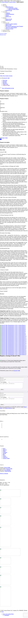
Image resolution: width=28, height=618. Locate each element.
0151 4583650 (7, 469)
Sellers (4, 451)
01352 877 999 (6, 78)
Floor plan (5, 80)
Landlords (5, 452)
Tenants (4, 453)
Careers (4, 455)
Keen (2, 611)
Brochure (5, 81)
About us (5, 449)
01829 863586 (8, 471)
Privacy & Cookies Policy (8, 614)
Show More (2, 149)
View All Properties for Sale (8, 88)
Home (4, 448)
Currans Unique (6, 458)
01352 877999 (9, 468)
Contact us (5, 457)
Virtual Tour (5, 84)
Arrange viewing (8, 75)
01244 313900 (7, 467)
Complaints (6, 615)
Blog (4, 454)
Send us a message (4, 473)
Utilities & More (6, 85)
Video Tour (2, 75)
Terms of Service (8, 408)
